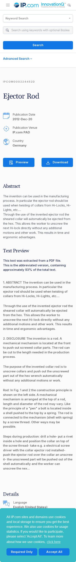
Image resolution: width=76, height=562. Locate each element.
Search (38, 45)
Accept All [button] (54, 552)
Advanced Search (16, 59)
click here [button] (54, 542)
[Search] (69, 5)
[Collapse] (8, 5)
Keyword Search (16, 18)
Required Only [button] (22, 552)
